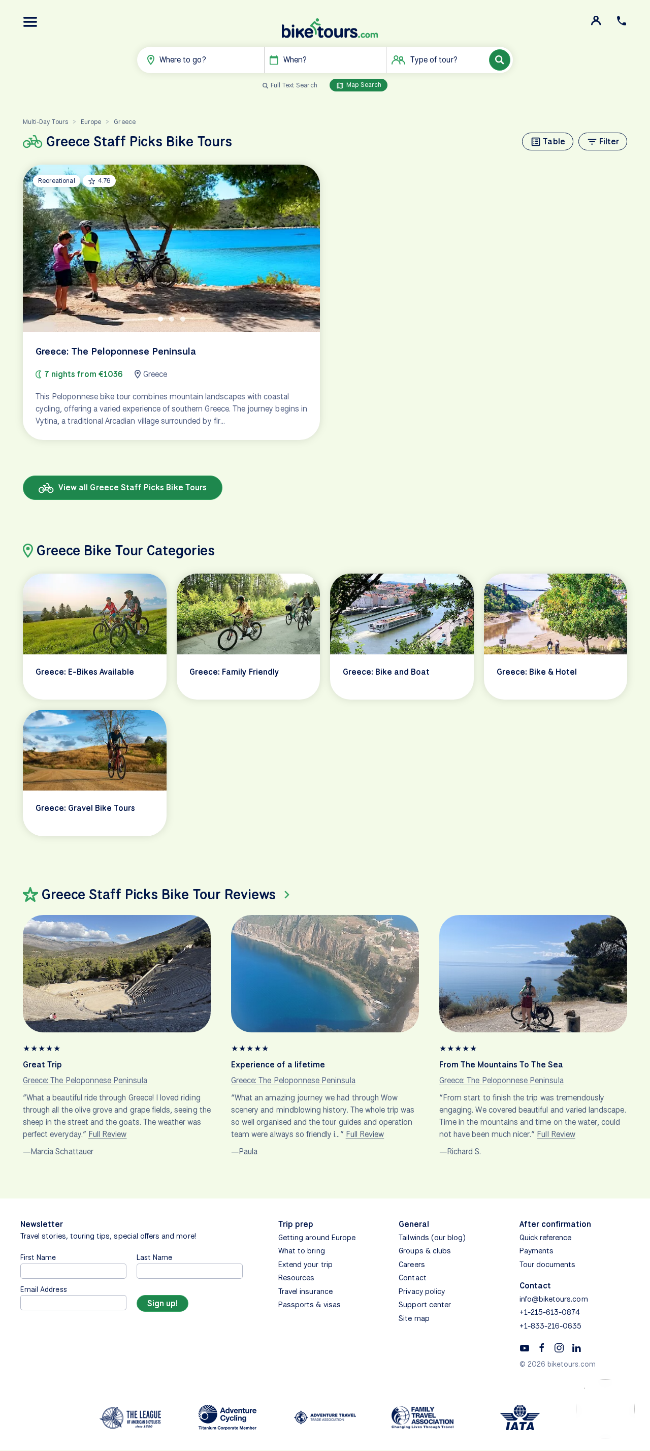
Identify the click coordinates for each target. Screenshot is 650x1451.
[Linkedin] (576, 1347)
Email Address (43, 1289)
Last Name (154, 1257)
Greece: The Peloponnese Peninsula (85, 1080)
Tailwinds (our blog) (432, 1238)
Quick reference (545, 1238)
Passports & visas (309, 1305)
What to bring (301, 1251)
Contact (412, 1278)
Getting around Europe (316, 1238)
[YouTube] (524, 1347)
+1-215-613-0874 (549, 1312)
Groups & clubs (425, 1251)
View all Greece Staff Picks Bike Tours (131, 487)
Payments (536, 1251)
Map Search (363, 84)
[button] (30, 22)
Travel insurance (305, 1291)
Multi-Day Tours (45, 121)
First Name (38, 1257)
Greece (124, 121)
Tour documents (547, 1264)
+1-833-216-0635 (550, 1326)
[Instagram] (559, 1347)
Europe (91, 121)
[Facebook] (542, 1347)
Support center (425, 1305)
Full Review (107, 1134)
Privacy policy (422, 1291)
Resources (296, 1278)
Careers (412, 1264)
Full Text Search (294, 85)
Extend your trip (305, 1264)
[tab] (160, 319)
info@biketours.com (553, 1299)
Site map (414, 1318)
